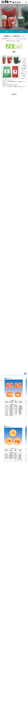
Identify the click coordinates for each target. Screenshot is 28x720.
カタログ (21, 31)
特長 (7, 31)
